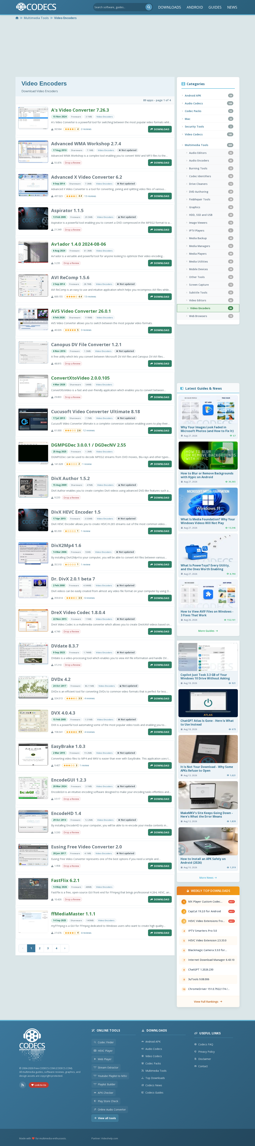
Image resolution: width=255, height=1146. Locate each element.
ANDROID (195, 7)
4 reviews (89, 698)
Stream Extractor (108, 1067)
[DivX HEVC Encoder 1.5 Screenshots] (33, 520)
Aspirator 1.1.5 (67, 210)
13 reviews (90, 196)
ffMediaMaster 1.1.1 (73, 914)
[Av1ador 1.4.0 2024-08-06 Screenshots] (33, 252)
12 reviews (89, 430)
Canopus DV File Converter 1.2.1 (86, 344)
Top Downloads (155, 1078)
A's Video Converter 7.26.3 (80, 110)
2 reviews (86, 129)
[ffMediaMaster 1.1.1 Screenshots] (33, 922)
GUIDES (215, 7)
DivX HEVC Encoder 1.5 (76, 512)
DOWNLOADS (169, 7)
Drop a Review (72, 162)
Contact (203, 1066)
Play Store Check (108, 1101)
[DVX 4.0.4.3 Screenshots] (33, 721)
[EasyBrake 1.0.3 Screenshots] (33, 754)
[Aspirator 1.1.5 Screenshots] (33, 218)
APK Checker (105, 1092)
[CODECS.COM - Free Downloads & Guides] (32, 1045)
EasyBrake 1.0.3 (68, 746)
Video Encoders (105, 117)
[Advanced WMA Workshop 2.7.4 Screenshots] (33, 151)
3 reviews (86, 330)
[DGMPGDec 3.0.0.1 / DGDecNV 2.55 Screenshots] (33, 453)
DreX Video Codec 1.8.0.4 (78, 612)
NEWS (232, 7)
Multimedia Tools (156, 1070)
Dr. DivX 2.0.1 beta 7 (73, 579)
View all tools (107, 1118)
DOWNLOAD (161, 129)
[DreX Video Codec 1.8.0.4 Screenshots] (33, 620)
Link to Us (40, 1085)
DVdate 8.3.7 (65, 646)
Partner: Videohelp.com (104, 1138)
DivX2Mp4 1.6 (66, 545)
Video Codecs (153, 1056)
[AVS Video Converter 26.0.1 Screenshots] (33, 319)
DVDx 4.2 (61, 679)
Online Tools (108, 1030)
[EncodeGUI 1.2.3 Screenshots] (33, 788)
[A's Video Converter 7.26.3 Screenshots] (33, 118)
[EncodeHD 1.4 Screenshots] (33, 821)
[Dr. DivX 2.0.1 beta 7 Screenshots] (33, 587)
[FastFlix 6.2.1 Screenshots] (33, 888)
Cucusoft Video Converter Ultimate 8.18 (95, 411)
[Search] (148, 7)
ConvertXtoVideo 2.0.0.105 (80, 378)
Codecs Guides (154, 1092)
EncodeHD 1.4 (66, 813)
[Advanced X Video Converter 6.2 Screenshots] (33, 185)
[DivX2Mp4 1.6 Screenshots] (33, 553)
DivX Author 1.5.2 (70, 478)
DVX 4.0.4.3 (63, 713)
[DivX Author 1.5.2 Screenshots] (33, 486)
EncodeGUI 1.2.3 (68, 780)
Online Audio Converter (112, 1109)
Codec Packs (153, 1063)
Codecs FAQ (205, 1044)
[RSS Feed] (22, 1085)
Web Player (104, 1059)
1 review (86, 464)
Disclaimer (204, 1059)
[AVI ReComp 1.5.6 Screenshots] (33, 285)
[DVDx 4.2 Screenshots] (33, 687)
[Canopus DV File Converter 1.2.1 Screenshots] (33, 352)
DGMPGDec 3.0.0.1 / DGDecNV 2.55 (88, 445)
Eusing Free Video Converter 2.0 (86, 847)
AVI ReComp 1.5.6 (70, 277)
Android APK (153, 1041)
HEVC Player (105, 1050)
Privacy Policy (206, 1051)
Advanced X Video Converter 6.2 (86, 177)
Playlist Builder (106, 1084)
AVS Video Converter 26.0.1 (81, 311)
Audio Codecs (153, 1049)
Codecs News (153, 1085)
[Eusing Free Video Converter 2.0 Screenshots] (33, 855)
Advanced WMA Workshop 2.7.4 (86, 143)
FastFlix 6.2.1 (65, 880)
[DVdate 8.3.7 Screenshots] (33, 654)
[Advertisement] (127, 49)
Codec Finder (106, 1042)
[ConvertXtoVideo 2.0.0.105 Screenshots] (33, 386)
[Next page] (65, 948)
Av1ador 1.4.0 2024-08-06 (78, 244)
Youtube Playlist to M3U (112, 1076)
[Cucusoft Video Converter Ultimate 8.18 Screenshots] (33, 419)
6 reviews (89, 598)
